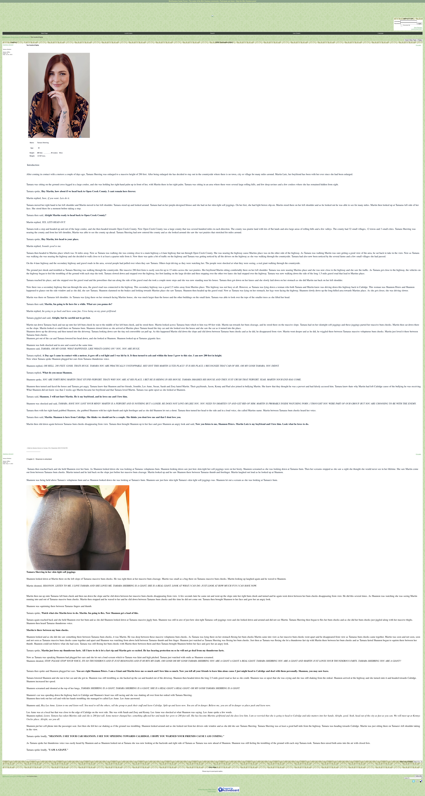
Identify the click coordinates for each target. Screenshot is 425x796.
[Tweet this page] (413, 781)
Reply (420, 40)
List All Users (128, 33)
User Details (296, 33)
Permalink (418, 45)
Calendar (380, 33)
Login (419, 23)
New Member (418, 27)
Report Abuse (212, 791)
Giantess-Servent (8, 45)
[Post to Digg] (417, 781)
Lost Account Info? (416, 29)
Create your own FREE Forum (207, 789)
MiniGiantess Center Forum (10, 37)
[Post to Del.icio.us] (421, 781)
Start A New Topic (410, 40)
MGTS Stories (25, 37)
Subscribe (418, 776)
